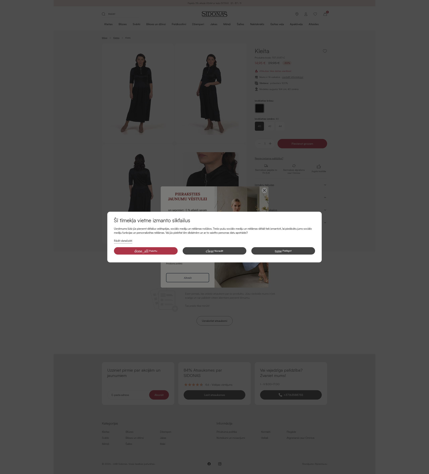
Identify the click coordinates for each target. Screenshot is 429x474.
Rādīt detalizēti (123, 240)
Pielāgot (283, 251)
